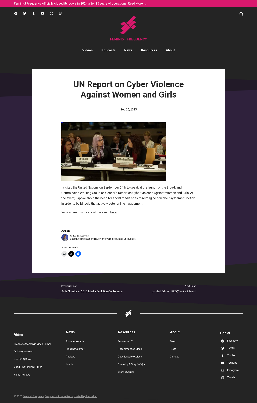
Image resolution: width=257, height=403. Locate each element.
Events (69, 364)
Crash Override (126, 372)
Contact (174, 356)
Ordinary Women (23, 351)
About (170, 50)
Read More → (137, 3)
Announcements (75, 341)
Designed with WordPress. (59, 396)
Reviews (70, 356)
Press (173, 349)
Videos (87, 50)
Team (173, 341)
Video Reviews (22, 374)
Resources (149, 50)
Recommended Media (130, 349)
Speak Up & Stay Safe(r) (131, 364)
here (113, 212)
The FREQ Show (23, 359)
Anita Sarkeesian (79, 235)
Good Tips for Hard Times (28, 367)
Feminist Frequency (33, 396)
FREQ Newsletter (75, 349)
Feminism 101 (126, 341)
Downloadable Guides (130, 356)
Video (18, 335)
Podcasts (108, 50)
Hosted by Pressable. (85, 396)
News (128, 50)
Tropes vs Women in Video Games (32, 344)
